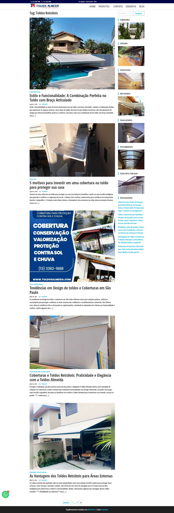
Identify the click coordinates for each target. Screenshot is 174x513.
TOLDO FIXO (33, 179)
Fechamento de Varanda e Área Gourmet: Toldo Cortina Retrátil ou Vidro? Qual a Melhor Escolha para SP (131, 249)
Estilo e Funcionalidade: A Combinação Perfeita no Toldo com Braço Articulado (68, 98)
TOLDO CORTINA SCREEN (36, 284)
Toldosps (44, 104)
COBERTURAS (33, 472)
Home (92, 6)
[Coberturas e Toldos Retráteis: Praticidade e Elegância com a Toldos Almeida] (72, 342)
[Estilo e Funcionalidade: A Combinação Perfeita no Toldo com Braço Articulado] (72, 53)
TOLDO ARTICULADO (35, 92)
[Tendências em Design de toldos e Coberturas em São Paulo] (72, 246)
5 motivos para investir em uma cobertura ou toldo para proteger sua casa (69, 185)
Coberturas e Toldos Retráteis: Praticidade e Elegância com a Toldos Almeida (70, 377)
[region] (131, 185)
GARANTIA (131, 6)
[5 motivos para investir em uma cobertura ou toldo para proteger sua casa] (72, 150)
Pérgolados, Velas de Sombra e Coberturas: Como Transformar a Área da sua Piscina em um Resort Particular (131, 230)
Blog (141, 6)
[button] (121, 185)
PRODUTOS (104, 6)
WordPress (91, 509)
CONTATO (118, 6)
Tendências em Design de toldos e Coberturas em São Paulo (70, 290)
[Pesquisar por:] (131, 13)
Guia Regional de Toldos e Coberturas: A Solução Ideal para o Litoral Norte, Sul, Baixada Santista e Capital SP (131, 240)
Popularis (105, 509)
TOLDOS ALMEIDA (45, 372)
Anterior (66, 502)
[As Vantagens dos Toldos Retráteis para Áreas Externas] (72, 436)
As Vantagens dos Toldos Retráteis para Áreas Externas (71, 476)
